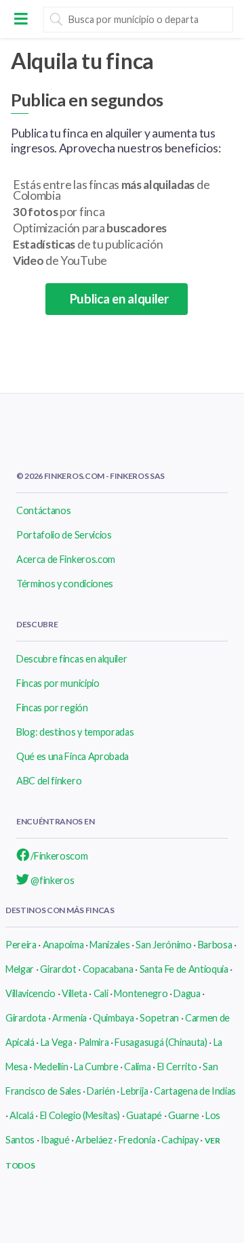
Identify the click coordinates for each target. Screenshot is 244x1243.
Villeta (74, 993)
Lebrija (134, 1091)
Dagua (187, 993)
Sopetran (159, 1018)
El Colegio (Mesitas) (80, 1115)
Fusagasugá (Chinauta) (161, 1042)
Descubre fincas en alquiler (71, 659)
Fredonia (137, 1139)
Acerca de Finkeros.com (65, 559)
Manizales (109, 944)
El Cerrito (177, 1066)
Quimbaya (113, 1018)
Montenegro (140, 993)
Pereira (21, 944)
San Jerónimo (163, 944)
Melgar (19, 969)
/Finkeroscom (58, 856)
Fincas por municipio (58, 683)
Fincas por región (52, 707)
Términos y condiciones (64, 583)
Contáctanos (43, 510)
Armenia (69, 1018)
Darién (101, 1091)
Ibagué (55, 1139)
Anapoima (63, 944)
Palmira (94, 1042)
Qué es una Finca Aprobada (72, 756)
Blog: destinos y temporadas (75, 732)
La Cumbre (96, 1066)
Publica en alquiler (116, 298)
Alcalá (21, 1115)
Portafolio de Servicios (64, 535)
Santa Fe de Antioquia (184, 969)
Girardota (25, 1018)
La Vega (57, 1042)
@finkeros (52, 880)
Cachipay (179, 1139)
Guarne (183, 1115)
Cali (101, 993)
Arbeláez (93, 1139)
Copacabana (108, 969)
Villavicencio (30, 993)
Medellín (51, 1066)
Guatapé (144, 1115)
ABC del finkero (48, 780)
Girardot (58, 969)
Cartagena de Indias (195, 1091)
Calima (137, 1066)
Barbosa (215, 944)
